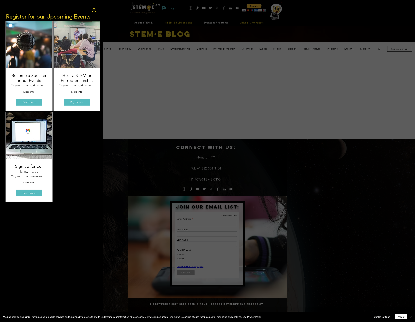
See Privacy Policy (252, 316)
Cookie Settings (382, 316)
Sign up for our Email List (29, 169)
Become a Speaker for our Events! (29, 78)
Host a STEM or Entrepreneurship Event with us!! (77, 78)
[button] (94, 10)
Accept (400, 316)
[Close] (411, 316)
